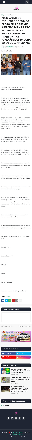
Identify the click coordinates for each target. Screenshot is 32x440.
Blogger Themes (18, 432)
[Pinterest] (13, 300)
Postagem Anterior (7, 326)
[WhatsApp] (9, 300)
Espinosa (13, 15)
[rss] (23, 418)
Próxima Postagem (24, 326)
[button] (4, 2)
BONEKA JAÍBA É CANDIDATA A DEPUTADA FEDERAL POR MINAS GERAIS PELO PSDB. (20, 370)
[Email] (16, 300)
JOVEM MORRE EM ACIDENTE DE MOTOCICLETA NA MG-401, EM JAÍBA (20, 379)
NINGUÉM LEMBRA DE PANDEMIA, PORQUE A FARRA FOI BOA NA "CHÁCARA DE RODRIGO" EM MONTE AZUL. (19, 389)
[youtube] (16, 418)
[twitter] (12, 418)
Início (8, 437)
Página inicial (5, 15)
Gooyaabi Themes (17, 434)
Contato (23, 437)
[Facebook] (2, 300)
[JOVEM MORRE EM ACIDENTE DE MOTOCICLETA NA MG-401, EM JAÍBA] (5, 380)
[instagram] (19, 418)
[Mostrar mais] (20, 300)
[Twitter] (6, 300)
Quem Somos (15, 437)
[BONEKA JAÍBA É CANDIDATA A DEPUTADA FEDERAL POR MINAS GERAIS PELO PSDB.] (5, 371)
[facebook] (8, 418)
